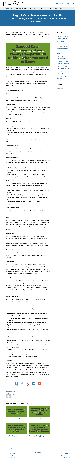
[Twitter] (22, 383)
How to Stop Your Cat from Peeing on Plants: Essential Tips (15, 419)
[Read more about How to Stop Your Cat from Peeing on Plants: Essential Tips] (16, 411)
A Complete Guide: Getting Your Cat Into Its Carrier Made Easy (63, 68)
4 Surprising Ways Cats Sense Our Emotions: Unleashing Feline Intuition (38, 419)
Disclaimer (62, 455)
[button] (73, 3)
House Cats (60, 3)
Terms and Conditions (62, 453)
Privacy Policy (62, 451)
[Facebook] (16, 383)
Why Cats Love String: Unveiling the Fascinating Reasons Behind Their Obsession (37, 437)
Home (2, 8)
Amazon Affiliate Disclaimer (62, 457)
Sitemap (12, 457)
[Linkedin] (33, 383)
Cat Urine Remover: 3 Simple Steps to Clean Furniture (63, 76)
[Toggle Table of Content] (16, 94)
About (68, 3)
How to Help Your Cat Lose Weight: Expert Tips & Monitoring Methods (16, 436)
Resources (12, 455)
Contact (12, 453)
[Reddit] (39, 383)
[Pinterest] (28, 383)
